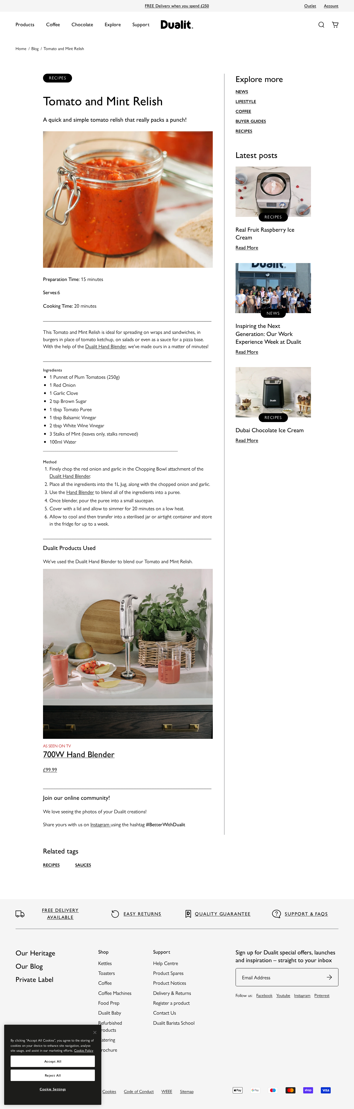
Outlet (310, 5)
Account (331, 5)
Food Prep (108, 1002)
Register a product (171, 1002)
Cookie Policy (83, 1050)
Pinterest (321, 995)
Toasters (106, 972)
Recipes (244, 131)
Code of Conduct (139, 1091)
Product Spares (168, 972)
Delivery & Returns (172, 992)
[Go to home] (177, 24)
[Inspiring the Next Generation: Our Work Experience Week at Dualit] (273, 309)
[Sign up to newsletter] (329, 977)
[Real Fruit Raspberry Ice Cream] (273, 209)
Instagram (100, 824)
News (242, 91)
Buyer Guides (251, 121)
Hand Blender (80, 491)
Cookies (109, 1091)
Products (25, 24)
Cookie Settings (53, 1089)
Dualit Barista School (174, 1022)
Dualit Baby (109, 1012)
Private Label (34, 979)
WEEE (166, 1091)
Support (141, 24)
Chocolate (82, 24)
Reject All (53, 1075)
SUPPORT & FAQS (306, 914)
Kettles (105, 963)
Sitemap (187, 1091)
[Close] (95, 1032)
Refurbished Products (110, 1026)
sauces (83, 864)
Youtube (283, 995)
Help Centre (165, 963)
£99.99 (50, 769)
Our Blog (29, 966)
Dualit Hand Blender (105, 346)
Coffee (53, 24)
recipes (51, 864)
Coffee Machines (114, 992)
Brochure (107, 1049)
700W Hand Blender (79, 754)
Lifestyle (246, 101)
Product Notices (169, 982)
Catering (106, 1039)
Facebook (264, 995)
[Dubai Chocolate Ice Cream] (273, 405)
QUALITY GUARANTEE (223, 914)
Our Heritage (35, 953)
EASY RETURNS (142, 914)
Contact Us (164, 1012)
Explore (113, 24)
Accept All (52, 1061)
